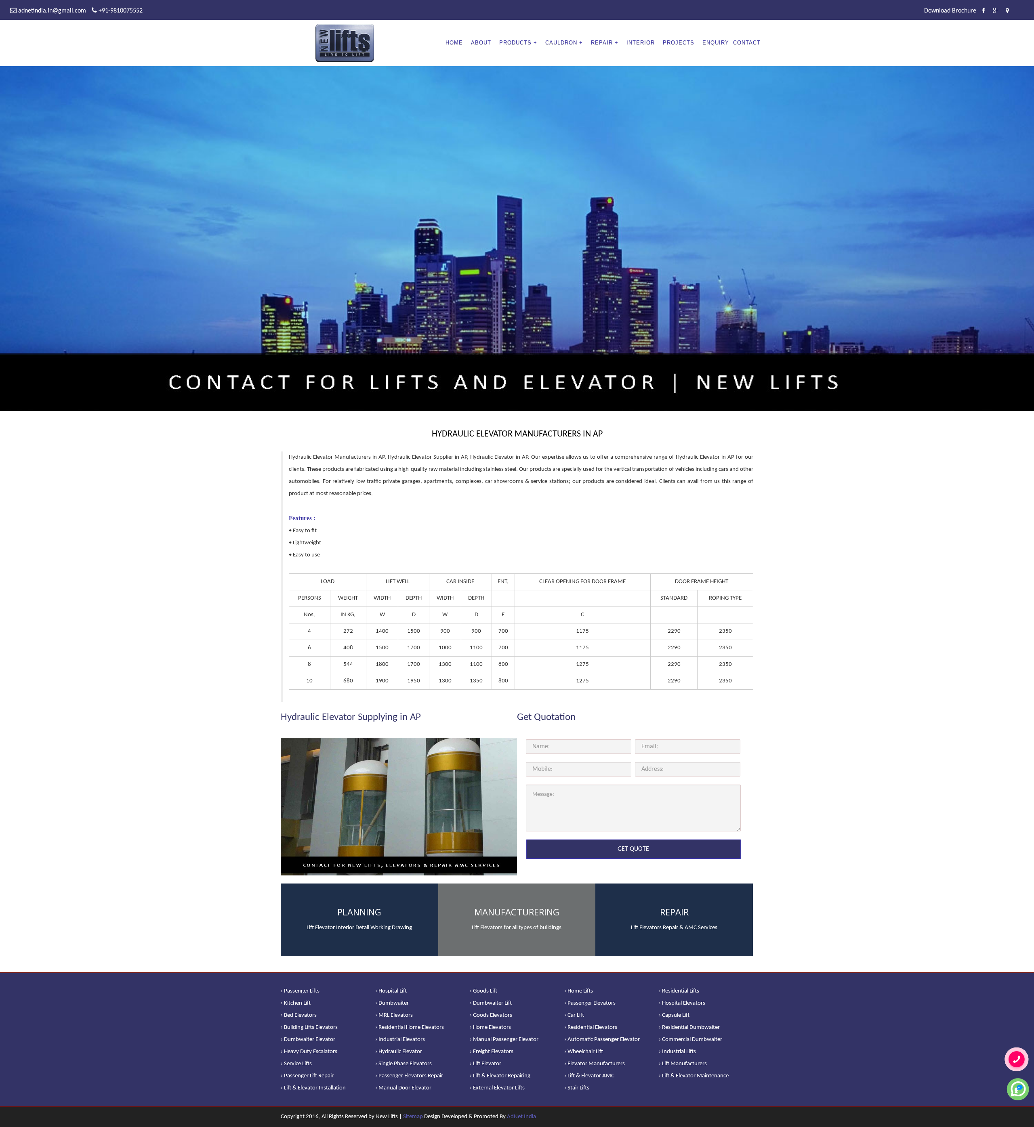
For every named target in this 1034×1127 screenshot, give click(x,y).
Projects (678, 43)
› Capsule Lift (674, 1015)
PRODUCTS (515, 43)
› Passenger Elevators (590, 1003)
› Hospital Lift (391, 991)
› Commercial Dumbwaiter (690, 1040)
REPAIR (602, 43)
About (481, 43)
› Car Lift (574, 1015)
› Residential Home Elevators (409, 1027)
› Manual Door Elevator (403, 1088)
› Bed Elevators (299, 1015)
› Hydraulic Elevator (398, 1052)
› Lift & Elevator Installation (313, 1088)
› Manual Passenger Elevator (504, 1040)
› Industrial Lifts (677, 1052)
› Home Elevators (490, 1027)
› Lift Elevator (485, 1064)
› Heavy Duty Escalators (309, 1052)
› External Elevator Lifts (497, 1088)
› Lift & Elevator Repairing (500, 1076)
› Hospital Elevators (682, 1003)
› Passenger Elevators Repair (409, 1076)
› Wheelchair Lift (583, 1052)
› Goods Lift (483, 991)
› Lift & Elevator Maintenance (694, 1076)
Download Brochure (950, 11)
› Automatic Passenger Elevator (602, 1040)
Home (454, 43)
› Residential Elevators (590, 1027)
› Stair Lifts (576, 1088)
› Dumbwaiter (392, 1003)
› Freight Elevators (491, 1052)
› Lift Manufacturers (683, 1064)
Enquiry (715, 43)
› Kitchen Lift (296, 1003)
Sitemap (413, 1117)
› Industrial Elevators (400, 1040)
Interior (640, 43)
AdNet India (521, 1117)
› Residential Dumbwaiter (689, 1027)
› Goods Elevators (491, 1015)
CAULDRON (561, 43)
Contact (747, 43)
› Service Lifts (296, 1064)
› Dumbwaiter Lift (491, 1003)
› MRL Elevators (394, 1015)
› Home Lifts (578, 991)
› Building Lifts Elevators (309, 1027)
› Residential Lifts (679, 991)
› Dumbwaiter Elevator (308, 1040)
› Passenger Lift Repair (307, 1076)
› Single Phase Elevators (403, 1064)
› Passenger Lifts (300, 991)
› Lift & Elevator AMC (589, 1076)
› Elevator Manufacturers (594, 1064)
